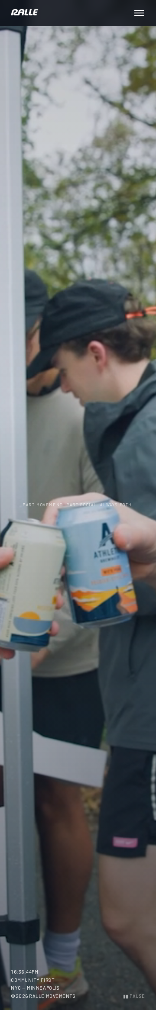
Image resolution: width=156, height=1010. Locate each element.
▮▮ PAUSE (134, 996)
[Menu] (139, 12)
